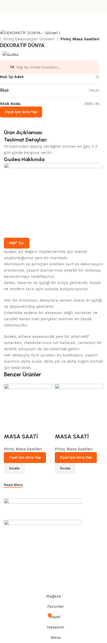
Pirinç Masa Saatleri (80, 39)
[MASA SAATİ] (28, 401)
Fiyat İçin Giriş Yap (21, 112)
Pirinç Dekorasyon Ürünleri (29, 39)
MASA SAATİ (21, 436)
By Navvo (35, 589)
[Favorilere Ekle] (10, 426)
